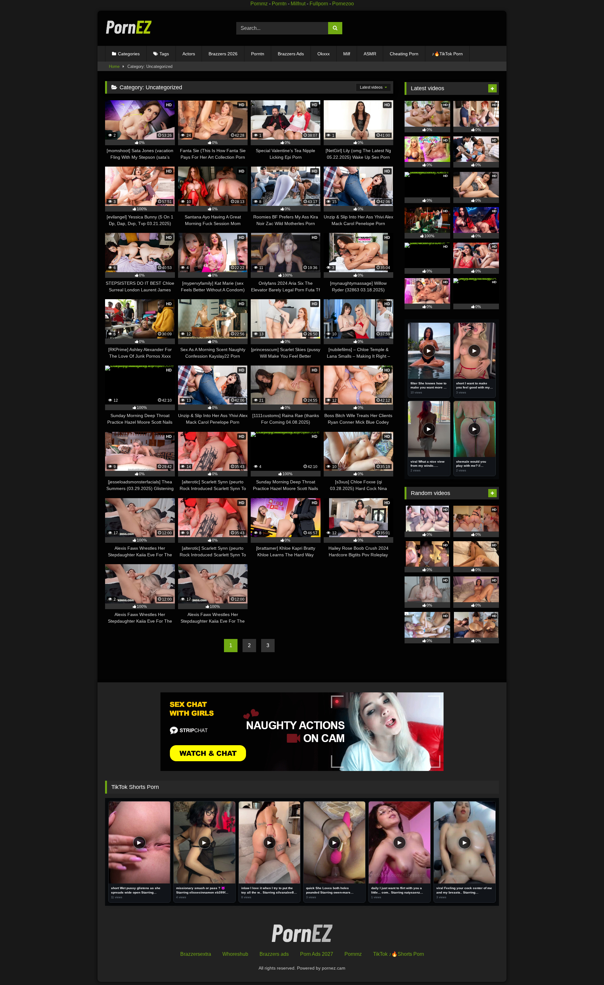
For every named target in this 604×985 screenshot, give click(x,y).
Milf (346, 53)
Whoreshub (235, 954)
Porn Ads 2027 (316, 954)
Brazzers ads (274, 954)
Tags (164, 53)
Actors (188, 53)
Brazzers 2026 (223, 53)
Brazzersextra (195, 954)
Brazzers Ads (291, 53)
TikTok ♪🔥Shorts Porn (398, 954)
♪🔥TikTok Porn (447, 53)
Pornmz (259, 3)
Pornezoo (343, 3)
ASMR (370, 53)
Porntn (279, 3)
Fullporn (319, 3)
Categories (129, 53)
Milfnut (298, 3)
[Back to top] (584, 966)
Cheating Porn (404, 53)
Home (114, 66)
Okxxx (323, 53)
